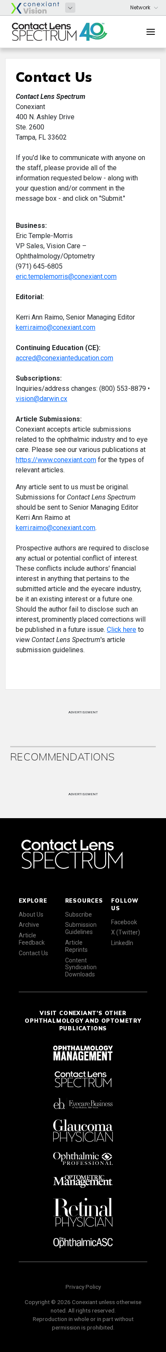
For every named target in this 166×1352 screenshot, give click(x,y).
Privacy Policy (83, 1286)
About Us (31, 914)
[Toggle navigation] (150, 31)
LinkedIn (122, 943)
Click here (121, 630)
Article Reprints (76, 946)
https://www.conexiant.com (56, 460)
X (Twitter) (125, 932)
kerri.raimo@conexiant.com (55, 327)
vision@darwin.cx (41, 399)
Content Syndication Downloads (81, 967)
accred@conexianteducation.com (64, 358)
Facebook (124, 922)
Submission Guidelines (81, 928)
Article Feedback (32, 939)
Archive (29, 924)
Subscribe (78, 914)
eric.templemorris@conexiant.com (66, 276)
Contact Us (33, 953)
